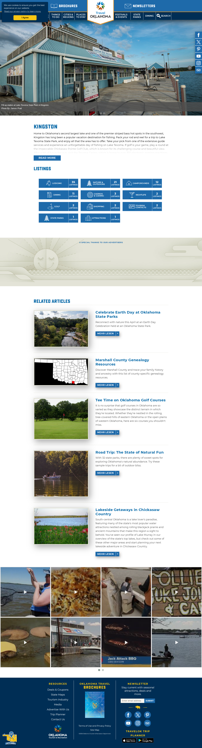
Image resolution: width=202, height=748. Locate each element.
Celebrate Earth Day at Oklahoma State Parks (128, 314)
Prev (12, 68)
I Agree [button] (25, 17)
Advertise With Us (58, 709)
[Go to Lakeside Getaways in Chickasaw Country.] (61, 526)
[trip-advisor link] (147, 723)
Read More (47, 157)
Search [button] (166, 16)
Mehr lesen (105, 333)
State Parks (137, 15)
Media (58, 704)
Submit (150, 700)
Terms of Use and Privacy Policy (95, 726)
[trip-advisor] (198, 70)
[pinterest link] (147, 714)
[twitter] (198, 42)
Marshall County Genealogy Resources (122, 362)
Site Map (94, 730)
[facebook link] (128, 714)
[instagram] (198, 63)
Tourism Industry (58, 699)
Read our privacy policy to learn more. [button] (22, 11)
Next (190, 68)
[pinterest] (198, 49)
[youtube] (198, 56)
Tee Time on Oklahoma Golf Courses (131, 400)
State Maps (58, 694)
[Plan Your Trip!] (10, 738)
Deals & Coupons (57, 689)
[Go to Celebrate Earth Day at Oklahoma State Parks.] (61, 328)
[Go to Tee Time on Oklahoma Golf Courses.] (61, 419)
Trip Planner (57, 714)
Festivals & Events (121, 15)
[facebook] (198, 35)
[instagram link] (137, 723)
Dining (149, 16)
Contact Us (58, 719)
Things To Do (55, 15)
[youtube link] (128, 723)
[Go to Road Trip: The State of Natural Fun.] (61, 473)
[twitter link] (137, 714)
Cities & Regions (68, 15)
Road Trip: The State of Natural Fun (130, 452)
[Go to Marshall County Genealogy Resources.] (61, 372)
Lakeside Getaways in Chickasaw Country (128, 512)
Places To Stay (81, 15)
